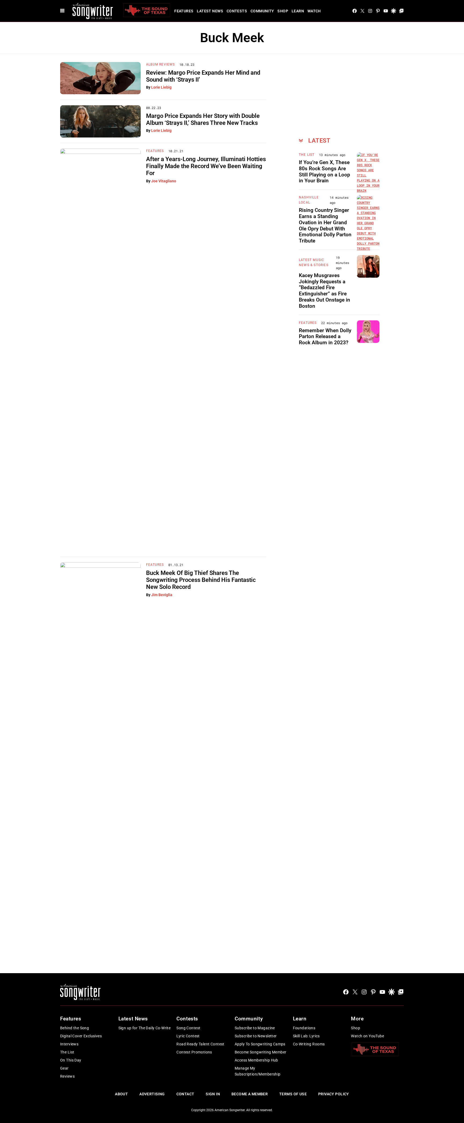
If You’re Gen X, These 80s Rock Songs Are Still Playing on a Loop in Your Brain (324, 171)
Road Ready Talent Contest (200, 1044)
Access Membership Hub (256, 1060)
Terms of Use (293, 1094)
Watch (314, 11)
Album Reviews (160, 64)
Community (262, 11)
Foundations (304, 1028)
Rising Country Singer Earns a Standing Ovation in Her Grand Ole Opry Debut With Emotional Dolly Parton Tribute (325, 225)
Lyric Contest (188, 1036)
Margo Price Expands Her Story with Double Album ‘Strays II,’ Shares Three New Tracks (203, 119)
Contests (237, 11)
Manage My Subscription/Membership (258, 1071)
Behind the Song (74, 1028)
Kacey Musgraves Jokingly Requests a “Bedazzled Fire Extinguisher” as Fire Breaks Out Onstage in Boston (324, 290)
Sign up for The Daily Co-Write (144, 1028)
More (357, 1019)
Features (183, 11)
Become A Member (249, 1094)
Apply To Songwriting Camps (260, 1044)
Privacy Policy (333, 1094)
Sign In (213, 1094)
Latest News (210, 11)
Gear (64, 1068)
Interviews (69, 1044)
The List (307, 155)
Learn (298, 11)
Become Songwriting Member (261, 1052)
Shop (282, 11)
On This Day (70, 1060)
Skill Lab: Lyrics (306, 1036)
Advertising (152, 1094)
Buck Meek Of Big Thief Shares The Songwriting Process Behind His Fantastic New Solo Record (201, 580)
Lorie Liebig (161, 87)
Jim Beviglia (161, 595)
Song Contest (188, 1028)
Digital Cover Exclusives (81, 1036)
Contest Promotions (194, 1052)
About (121, 1094)
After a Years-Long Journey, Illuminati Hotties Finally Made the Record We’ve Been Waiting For (206, 166)
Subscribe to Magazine (255, 1028)
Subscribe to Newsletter (256, 1036)
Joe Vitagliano (163, 181)
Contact (185, 1094)
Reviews (67, 1076)
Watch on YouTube (367, 1036)
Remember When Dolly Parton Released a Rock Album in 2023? (325, 336)
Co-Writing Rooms (309, 1044)
